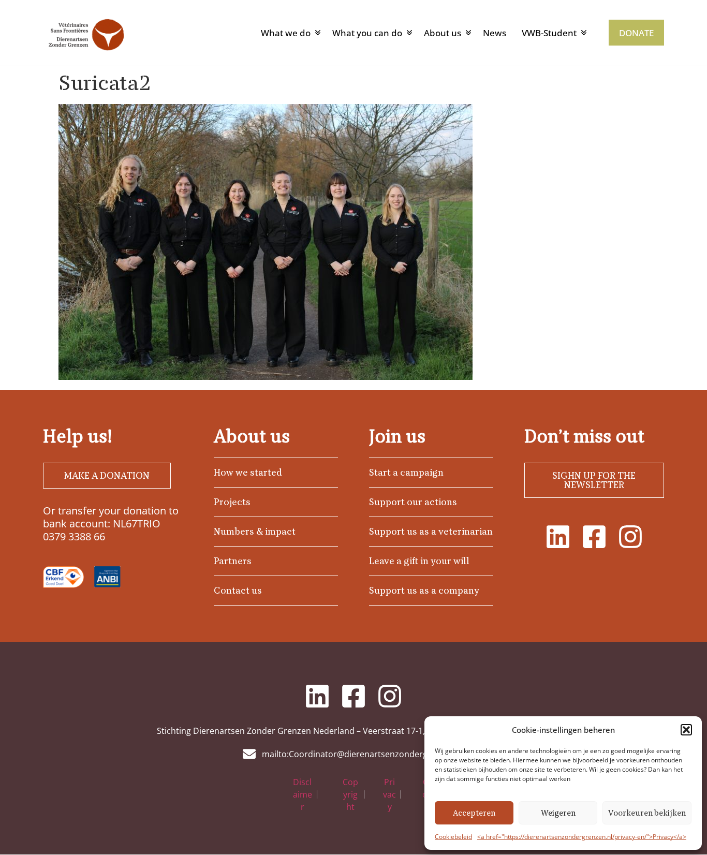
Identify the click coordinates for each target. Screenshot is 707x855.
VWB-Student (549, 33)
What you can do (367, 33)
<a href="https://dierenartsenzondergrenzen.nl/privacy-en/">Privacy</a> (581, 836)
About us (442, 33)
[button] (686, 730)
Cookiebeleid (453, 836)
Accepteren (474, 813)
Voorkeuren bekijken (647, 813)
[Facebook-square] (594, 537)
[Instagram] (630, 537)
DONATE (636, 33)
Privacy (389, 794)
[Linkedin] (558, 537)
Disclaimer (302, 794)
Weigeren (558, 813)
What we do (286, 33)
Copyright (350, 794)
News (494, 33)
